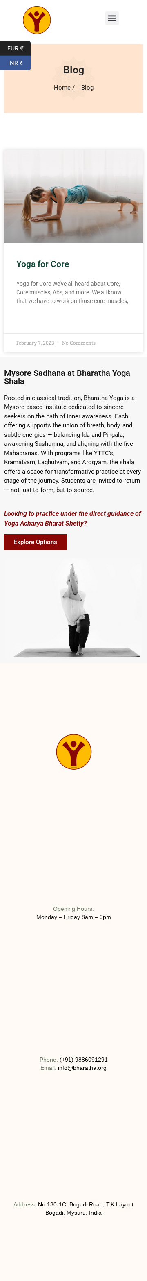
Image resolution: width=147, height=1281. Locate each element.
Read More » (32, 321)
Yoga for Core (42, 264)
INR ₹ (19, 62)
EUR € (19, 47)
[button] (112, 18)
